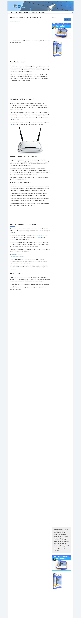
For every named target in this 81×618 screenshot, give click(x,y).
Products (41, 12)
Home (11, 12)
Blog (16, 12)
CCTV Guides (27, 12)
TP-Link (12, 66)
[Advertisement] (30, 31)
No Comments (17, 21)
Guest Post (35, 12)
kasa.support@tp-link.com (17, 256)
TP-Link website (40, 237)
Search (53, 17)
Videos (20, 12)
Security (12, 21)
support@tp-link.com (16, 254)
